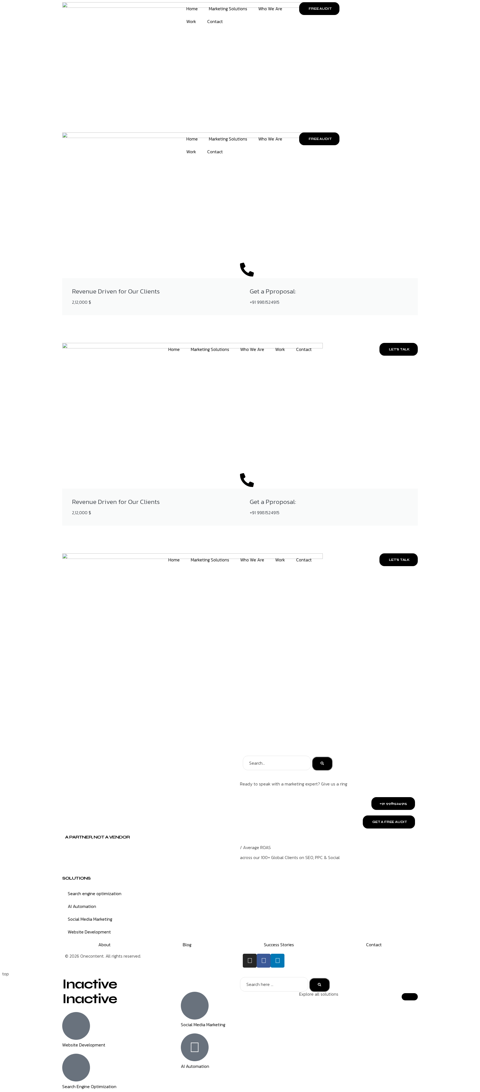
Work (191, 21)
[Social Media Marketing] (195, 1006)
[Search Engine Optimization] (76, 1067)
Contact (215, 21)
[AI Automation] (195, 1047)
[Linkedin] (277, 961)
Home (192, 8)
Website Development (89, 931)
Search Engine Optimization (89, 1086)
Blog (187, 944)
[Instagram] (250, 961)
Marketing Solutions (228, 8)
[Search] (322, 763)
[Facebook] (264, 961)
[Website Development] (76, 1026)
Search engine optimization (94, 893)
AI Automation (82, 906)
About (104, 944)
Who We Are (270, 8)
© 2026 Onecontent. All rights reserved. (103, 956)
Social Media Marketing (90, 919)
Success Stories (279, 944)
